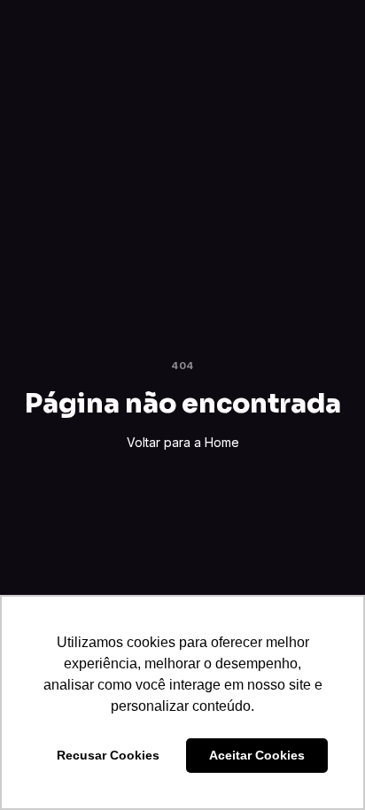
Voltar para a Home (183, 442)
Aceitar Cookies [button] (257, 755)
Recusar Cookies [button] (108, 755)
